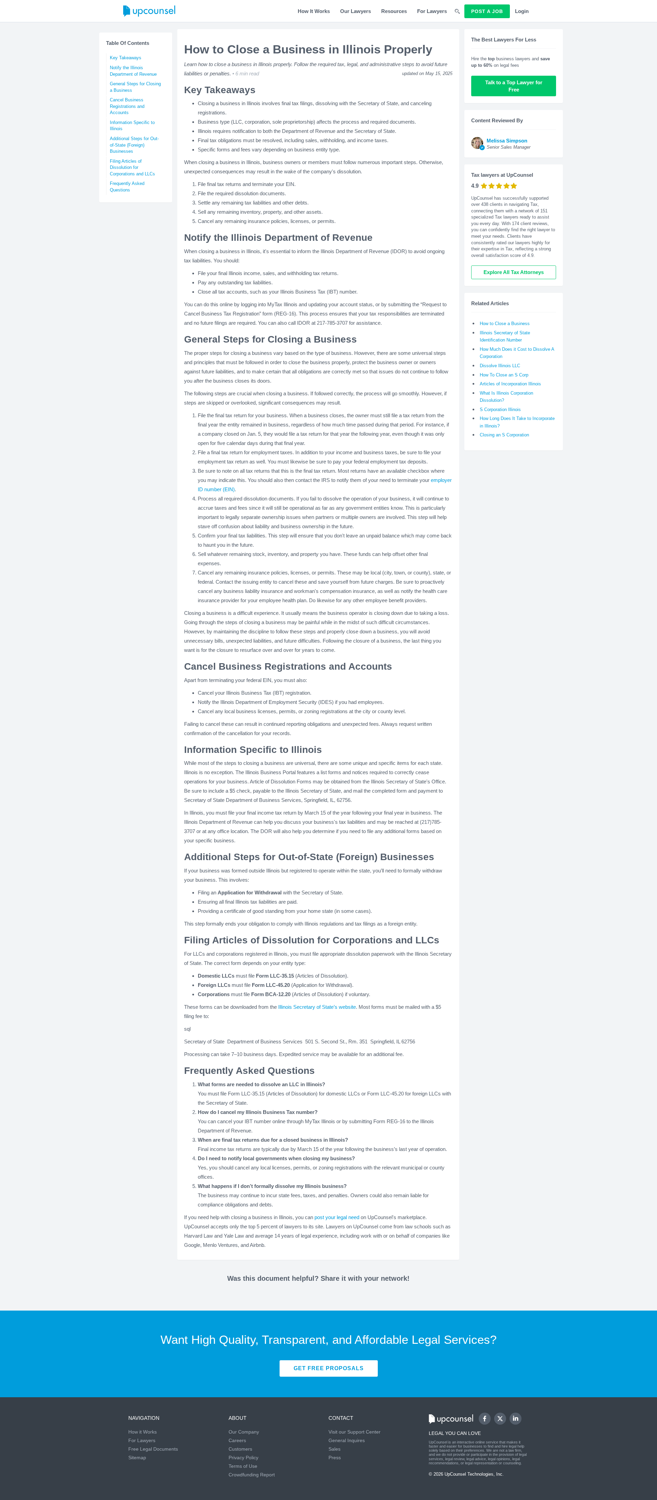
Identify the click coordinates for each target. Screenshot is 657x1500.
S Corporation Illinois (500, 409)
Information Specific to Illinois (132, 126)
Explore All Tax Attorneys (514, 272)
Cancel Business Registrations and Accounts (127, 106)
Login (522, 11)
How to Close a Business (505, 323)
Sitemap (137, 1457)
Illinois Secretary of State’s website (317, 1007)
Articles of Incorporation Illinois (510, 383)
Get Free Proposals (329, 1368)
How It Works (314, 11)
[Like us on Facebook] (485, 1419)
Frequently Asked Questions (127, 187)
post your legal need (337, 1217)
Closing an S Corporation (504, 434)
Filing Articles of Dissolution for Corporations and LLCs (132, 167)
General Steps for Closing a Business (135, 87)
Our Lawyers (355, 11)
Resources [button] (394, 11)
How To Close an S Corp (504, 374)
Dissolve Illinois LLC (500, 365)
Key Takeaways (125, 57)
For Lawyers (432, 11)
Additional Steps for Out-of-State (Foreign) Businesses (134, 145)
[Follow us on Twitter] (500, 1419)
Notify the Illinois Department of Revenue (133, 71)
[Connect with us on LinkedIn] (515, 1419)
